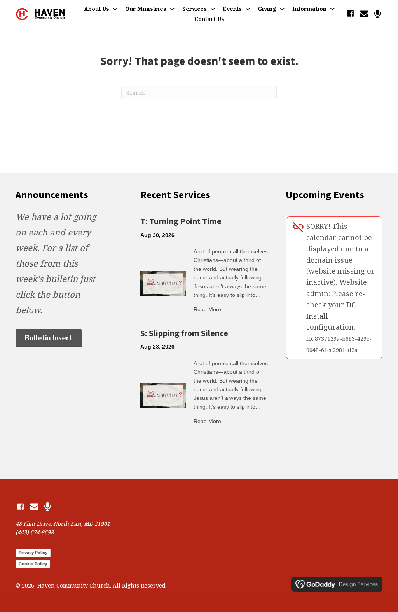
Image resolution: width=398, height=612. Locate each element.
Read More (207, 309)
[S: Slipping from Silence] (163, 394)
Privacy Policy (33, 552)
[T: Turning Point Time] (163, 283)
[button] (350, 14)
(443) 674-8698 (35, 532)
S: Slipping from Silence (184, 333)
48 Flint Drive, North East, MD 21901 (63, 523)
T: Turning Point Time (181, 221)
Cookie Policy (33, 564)
